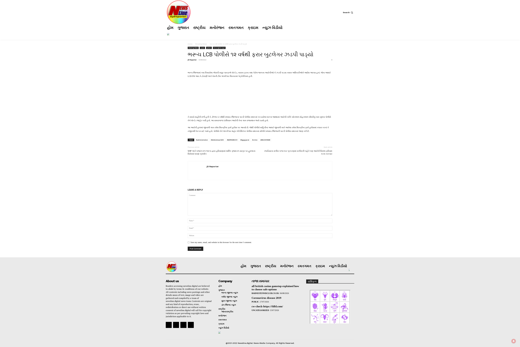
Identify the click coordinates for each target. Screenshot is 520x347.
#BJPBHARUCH (232, 140)
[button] (348, 12)
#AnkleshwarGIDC (217, 140)
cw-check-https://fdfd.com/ (267, 306)
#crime (254, 140)
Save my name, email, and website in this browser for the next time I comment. (221, 242)
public (255, 302)
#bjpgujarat (244, 140)
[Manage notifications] (513, 341)
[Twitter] (331, 31)
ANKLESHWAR (265, 140)
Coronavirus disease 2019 (266, 297)
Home (190, 44)
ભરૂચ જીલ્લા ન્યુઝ (219, 48)
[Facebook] (315, 31)
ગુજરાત (209, 48)
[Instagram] (323, 31)
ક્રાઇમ (202, 48)
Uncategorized (260, 310)
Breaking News (201, 44)
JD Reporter (192, 60)
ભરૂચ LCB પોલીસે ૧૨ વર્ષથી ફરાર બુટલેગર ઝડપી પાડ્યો (250, 54)
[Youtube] (191, 325)
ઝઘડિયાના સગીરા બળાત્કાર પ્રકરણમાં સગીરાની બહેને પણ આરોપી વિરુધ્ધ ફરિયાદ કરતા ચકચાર (298, 152)
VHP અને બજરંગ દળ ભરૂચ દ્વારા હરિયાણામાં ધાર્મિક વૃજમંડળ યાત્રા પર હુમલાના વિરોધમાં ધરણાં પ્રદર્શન (221, 152)
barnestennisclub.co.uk (265, 293)
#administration (202, 140)
